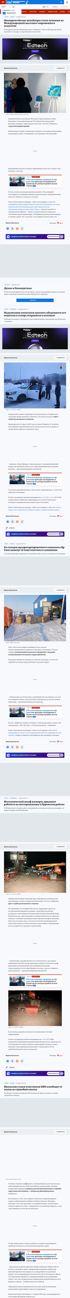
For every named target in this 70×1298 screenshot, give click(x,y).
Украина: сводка (55, 11)
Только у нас (34, 11)
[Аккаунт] (67, 2)
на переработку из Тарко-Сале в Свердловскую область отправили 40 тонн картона (34, 732)
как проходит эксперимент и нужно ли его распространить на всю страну (42, 183)
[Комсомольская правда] (16, 2)
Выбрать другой (11, 13)
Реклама (55, 6)
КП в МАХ (65, 11)
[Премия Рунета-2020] (26, 2)
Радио (47, 6)
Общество (13, 16)
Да (4, 13)
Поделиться (61, 68)
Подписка (64, 6)
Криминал (12, 528)
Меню (3, 2)
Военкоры (44, 11)
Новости (24, 11)
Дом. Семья (7, 284)
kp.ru (61, 223)
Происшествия (14, 309)
